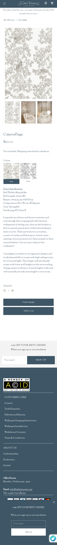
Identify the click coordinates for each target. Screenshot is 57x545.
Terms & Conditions (14, 438)
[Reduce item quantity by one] (5, 291)
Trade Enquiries (12, 409)
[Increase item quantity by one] (13, 291)
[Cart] (52, 3)
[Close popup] (54, 503)
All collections (9, 20)
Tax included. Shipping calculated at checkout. (26, 151)
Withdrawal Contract (15, 432)
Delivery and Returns (14, 414)
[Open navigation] (6, 3)
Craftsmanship (10, 454)
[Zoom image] (28, 64)
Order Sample (29, 302)
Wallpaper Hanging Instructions (20, 420)
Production (9, 459)
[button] (9, 64)
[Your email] (14, 360)
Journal (7, 465)
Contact (8, 403)
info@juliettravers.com (21, 490)
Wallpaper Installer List (16, 426)
